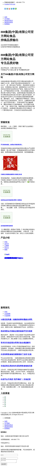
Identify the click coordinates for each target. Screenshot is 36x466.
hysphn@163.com (9, 4)
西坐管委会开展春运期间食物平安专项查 (16, 331)
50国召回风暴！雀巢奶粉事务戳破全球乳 (16, 319)
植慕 (5, 249)
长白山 (6, 247)
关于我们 (7, 19)
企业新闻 (7, 313)
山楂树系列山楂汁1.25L (13, 258)
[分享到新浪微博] (9, 8)
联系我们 (7, 24)
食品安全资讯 (8, 22)
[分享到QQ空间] (7, 8)
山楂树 (6, 245)
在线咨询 (4, 116)
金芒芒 (6, 244)
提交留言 (3, 464)
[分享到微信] (16, 8)
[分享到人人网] (13, 8)
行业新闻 (7, 315)
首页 (5, 17)
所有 (5, 242)
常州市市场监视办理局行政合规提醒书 (16, 343)
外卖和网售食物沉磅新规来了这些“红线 (16, 354)
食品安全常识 (8, 20)
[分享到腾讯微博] (11, 8)
